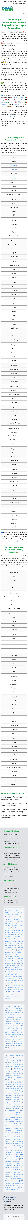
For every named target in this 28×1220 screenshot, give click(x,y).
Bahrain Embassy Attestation (11, 839)
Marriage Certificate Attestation (12, 855)
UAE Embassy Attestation (10, 834)
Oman (12, 102)
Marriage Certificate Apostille (11, 871)
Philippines (21, 102)
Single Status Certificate (10, 892)
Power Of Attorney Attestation (12, 859)
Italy (2, 100)
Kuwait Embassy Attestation (11, 843)
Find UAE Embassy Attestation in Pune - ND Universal (14, 1062)
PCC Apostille (7, 874)
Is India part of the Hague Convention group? (11, 804)
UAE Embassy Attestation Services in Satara (14, 1172)
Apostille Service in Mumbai (14, 925)
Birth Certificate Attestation (11, 851)
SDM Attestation (8, 883)
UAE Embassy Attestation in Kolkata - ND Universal (14, 1168)
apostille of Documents (15, 117)
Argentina (14, 165)
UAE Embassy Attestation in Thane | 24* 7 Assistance (14, 1084)
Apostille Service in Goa (13, 978)
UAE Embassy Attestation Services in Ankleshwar (14, 1113)
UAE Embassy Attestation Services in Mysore (14, 1126)
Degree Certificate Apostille (11, 869)
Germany (4, 102)
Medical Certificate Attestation (12, 857)
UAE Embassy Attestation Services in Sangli (14, 1139)
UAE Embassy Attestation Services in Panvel (14, 1104)
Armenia (14, 169)
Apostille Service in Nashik (13, 976)
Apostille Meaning (8, 876)
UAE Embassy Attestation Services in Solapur (14, 1067)
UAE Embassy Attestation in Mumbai (14, 1185)
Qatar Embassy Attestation (11, 836)
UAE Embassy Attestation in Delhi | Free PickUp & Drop (14, 1148)
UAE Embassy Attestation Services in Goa (14, 1177)
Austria (14, 178)
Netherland (20, 100)
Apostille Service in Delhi (13, 917)
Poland (22, 97)
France (15, 97)
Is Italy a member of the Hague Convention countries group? (13, 810)
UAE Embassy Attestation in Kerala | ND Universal (14, 1089)
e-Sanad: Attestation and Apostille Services (14, 1032)
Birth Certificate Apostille (10, 867)
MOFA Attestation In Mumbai (11, 902)
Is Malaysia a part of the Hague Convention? (13, 816)
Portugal (3, 104)
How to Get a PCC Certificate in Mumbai (14, 1037)
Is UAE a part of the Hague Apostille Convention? (11, 798)
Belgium (17, 104)
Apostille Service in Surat (13, 969)
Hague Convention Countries (11, 888)
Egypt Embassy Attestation (11, 841)
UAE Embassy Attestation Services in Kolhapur (14, 1157)
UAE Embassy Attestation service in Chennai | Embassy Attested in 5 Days (14, 1132)
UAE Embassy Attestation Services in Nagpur (14, 1152)
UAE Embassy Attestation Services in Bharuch (14, 1071)
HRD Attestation (8, 886)
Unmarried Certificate (9, 890)
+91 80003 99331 (9, 1)
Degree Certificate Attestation (12, 853)
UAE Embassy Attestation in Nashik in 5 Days (14, 1144)
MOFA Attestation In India (10, 900)
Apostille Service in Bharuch (14, 980)
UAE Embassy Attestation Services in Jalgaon (14, 1075)
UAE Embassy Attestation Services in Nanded (14, 1080)
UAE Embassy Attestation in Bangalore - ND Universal (14, 1108)
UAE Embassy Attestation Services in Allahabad (14, 1093)
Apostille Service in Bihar (13, 972)
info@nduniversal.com (20, 3)
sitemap (20, 1218)
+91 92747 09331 (22, 1)
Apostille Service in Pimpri (13, 974)
